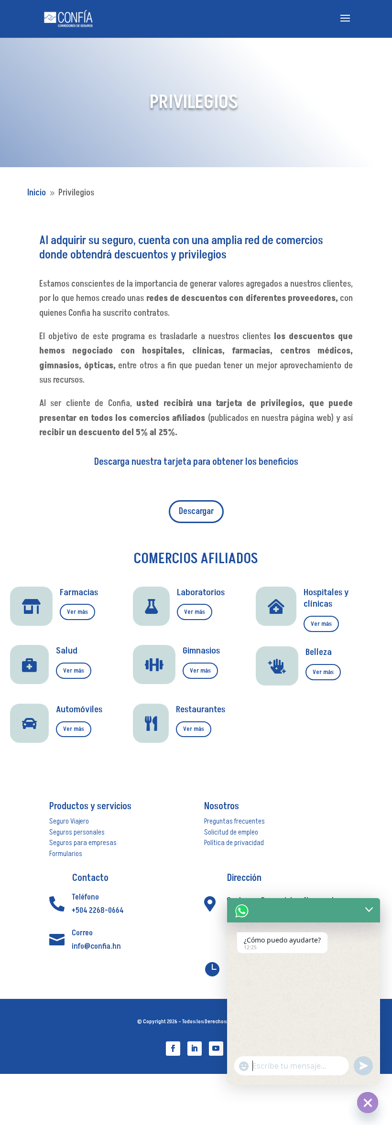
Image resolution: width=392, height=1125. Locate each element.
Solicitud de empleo (231, 832)
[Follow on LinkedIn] (194, 1048)
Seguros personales (77, 832)
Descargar (196, 511)
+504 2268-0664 (98, 910)
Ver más (77, 612)
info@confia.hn (96, 946)
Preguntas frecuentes (234, 821)
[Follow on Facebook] (173, 1048)
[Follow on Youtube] (216, 1048)
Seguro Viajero (69, 821)
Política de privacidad (234, 842)
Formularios (65, 853)
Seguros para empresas (83, 842)
